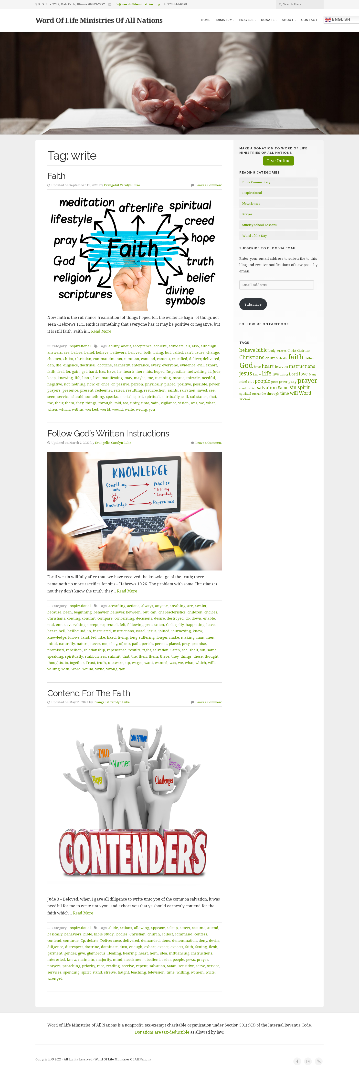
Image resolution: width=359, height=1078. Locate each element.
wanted (161, 662)
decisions (144, 618)
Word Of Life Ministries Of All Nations (98, 20)
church (154, 934)
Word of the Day (254, 235)
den (50, 365)
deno (166, 940)
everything (76, 624)
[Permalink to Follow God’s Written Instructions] (134, 511)
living (123, 637)
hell (62, 631)
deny (203, 940)
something (94, 396)
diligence (55, 946)
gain (76, 371)
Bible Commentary (256, 182)
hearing (130, 953)
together (77, 662)
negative (54, 384)
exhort (211, 365)
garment (54, 953)
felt (122, 624)
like (101, 637)
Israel (141, 631)
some (212, 650)
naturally (67, 643)
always (147, 605)
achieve (160, 346)
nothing (78, 384)
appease (158, 927)
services (54, 972)
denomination (184, 940)
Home (206, 20)
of (97, 384)
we (201, 403)
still (184, 396)
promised (55, 650)
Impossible (176, 371)
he (119, 371)
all (188, 346)
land (85, 637)
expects (176, 946)
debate (92, 940)
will (211, 662)
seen (51, 396)
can (153, 612)
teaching (138, 972)
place (274, 382)
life (77, 377)
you (152, 409)
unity (134, 403)
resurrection (155, 390)
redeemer (103, 390)
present (86, 390)
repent (142, 966)
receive (128, 966)
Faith (56, 176)
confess (200, 934)
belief (89, 352)
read (242, 388)
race (100, 966)
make (174, 637)
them (69, 403)
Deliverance (110, 940)
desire (159, 618)
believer (117, 612)
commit (88, 618)
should (78, 396)
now (90, 384)
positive (184, 384)
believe (102, 352)
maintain (86, 959)
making (187, 637)
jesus (152, 631)
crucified (179, 358)
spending (71, 972)
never (95, 643)
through (105, 403)
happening (195, 624)
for (68, 371)
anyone (161, 605)
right (146, 650)
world (105, 409)
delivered (211, 358)
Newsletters (251, 203)
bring (158, 352)
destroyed (175, 618)
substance (198, 396)
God (169, 624)
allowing (141, 927)
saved (202, 390)
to (66, 662)
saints (173, 390)
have (111, 371)
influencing (179, 953)
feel (60, 371)
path (136, 643)
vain (155, 403)
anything (177, 605)
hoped (159, 371)
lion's (86, 377)
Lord (293, 374)
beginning (83, 612)
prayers (54, 390)
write (129, 409)
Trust (90, 662)
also (195, 346)
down (196, 618)
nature (82, 643)
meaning (163, 377)
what (210, 403)
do (188, 618)
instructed (102, 631)
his (149, 371)
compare (105, 618)
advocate (176, 346)
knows (73, 637)
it (209, 371)
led (93, 637)
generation (154, 624)
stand (97, 972)
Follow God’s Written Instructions (108, 433)
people (178, 959)
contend (148, 358)
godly (179, 624)
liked (111, 637)
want (148, 662)
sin (202, 650)
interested (56, 959)
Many (313, 374)
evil (200, 365)
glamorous (96, 953)
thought (211, 656)
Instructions (123, 631)
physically (153, 384)
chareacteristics (172, 612)
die (58, 365)
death (283, 358)
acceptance (142, 346)
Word (76, 669)
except (92, 624)
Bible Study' (104, 934)
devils (214, 940)
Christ (68, 358)
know (197, 631)
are (66, 352)
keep (51, 377)
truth (101, 662)
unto (145, 403)
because (54, 612)
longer (162, 637)
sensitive (186, 966)
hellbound (76, 631)
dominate (109, 946)
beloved (135, 352)
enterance (140, 365)
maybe (140, 377)
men (210, 637)
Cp (83, 940)
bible (87, 934)
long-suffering (142, 637)
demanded (150, 940)
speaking (55, 656)
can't (189, 352)
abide (113, 927)
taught (123, 972)
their (59, 403)
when (52, 409)
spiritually (171, 396)
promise (198, 643)
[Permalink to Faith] (134, 253)
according (116, 605)
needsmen (133, 959)
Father (309, 358)
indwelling (197, 371)
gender (70, 953)
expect (163, 946)
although (208, 346)
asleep (172, 927)
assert (185, 927)
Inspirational (79, 346)
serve (200, 966)
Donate (268, 20)
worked (91, 409)
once (105, 384)
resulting (134, 390)
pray (186, 643)
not (67, 384)
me (150, 377)
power (214, 384)
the (50, 403)
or (113, 384)
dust (123, 946)
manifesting (112, 377)
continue (71, 940)
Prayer (247, 214)
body (272, 350)
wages (137, 662)
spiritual (152, 396)
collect (167, 934)
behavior (101, 612)
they (80, 403)
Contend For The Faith (88, 693)
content (163, 358)
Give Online (278, 161)
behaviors (72, 934)
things (90, 403)
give (81, 953)
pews (190, 959)
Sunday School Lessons (259, 225)
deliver (195, 358)
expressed (109, 624)
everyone (170, 365)
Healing (114, 953)
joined (163, 631)
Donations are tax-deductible (162, 1032)
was (194, 403)
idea (163, 953)
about (126, 346)
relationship (94, 650)
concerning (124, 618)
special (126, 396)
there (164, 656)
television (156, 972)
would (117, 409)
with (65, 669)
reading (113, 966)
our (127, 643)
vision (183, 403)
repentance (117, 650)
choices (210, 612)
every (155, 365)
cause (199, 352)
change (212, 352)
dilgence (70, 365)
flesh (213, 946)
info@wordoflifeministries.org (136, 4)
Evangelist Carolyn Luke (122, 185)
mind (52, 643)
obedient (152, 959)
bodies (121, 934)
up (127, 662)
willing (53, 669)
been (67, 612)
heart (52, 631)
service (63, 396)
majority (103, 959)
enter (60, 624)
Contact (309, 20)
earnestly (122, 365)
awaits (200, 605)
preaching (71, 966)
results (134, 650)
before (76, 352)
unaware (115, 662)
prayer (202, 959)
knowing (65, 377)
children (195, 612)
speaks (112, 396)
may (128, 377)
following (135, 624)
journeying (181, 631)
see (212, 390)
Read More (101, 331)
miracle (193, 377)
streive (110, 972)
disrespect (74, 946)
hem (154, 953)
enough (135, 946)
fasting (201, 946)
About (288, 20)
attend (212, 927)
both (147, 352)
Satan (175, 650)
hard (93, 371)
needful (208, 377)
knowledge (56, 637)
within (77, 409)
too (125, 403)
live (96, 377)
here (141, 371)
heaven (281, 366)
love (303, 374)
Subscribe (253, 304)
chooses (54, 358)
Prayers (246, 20)
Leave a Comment (208, 185)
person (137, 384)
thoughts (55, 662)
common (131, 358)
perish (147, 643)
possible (200, 384)
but (168, 352)
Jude (217, 371)
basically (54, 934)
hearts (129, 371)
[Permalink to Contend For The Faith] (134, 802)
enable (209, 618)
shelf (194, 650)
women (197, 972)
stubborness (95, 656)
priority (88, 966)
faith (51, 371)
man (200, 637)
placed (170, 384)
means (178, 377)
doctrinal (87, 365)
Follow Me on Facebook (264, 324)
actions (133, 605)
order (166, 959)
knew (71, 959)
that (212, 396)
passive (122, 384)
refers (119, 390)
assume (198, 927)
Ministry (224, 20)
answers (54, 352)
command (183, 934)
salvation (187, 390)
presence (70, 390)
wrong (141, 409)
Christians (56, 618)
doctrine (104, 365)
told (118, 403)
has (102, 371)
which (64, 409)
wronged (55, 978)
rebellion (74, 650)
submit (114, 656)
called (178, 352)
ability (113, 346)
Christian (83, 358)
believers (118, 352)
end (50, 624)
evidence (187, 365)
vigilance (168, 403)
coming (73, 618)
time (171, 972)
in (89, 631)
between (133, 612)
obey (113, 643)
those (198, 656)
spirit (138, 396)
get (84, 371)
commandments (107, 358)
